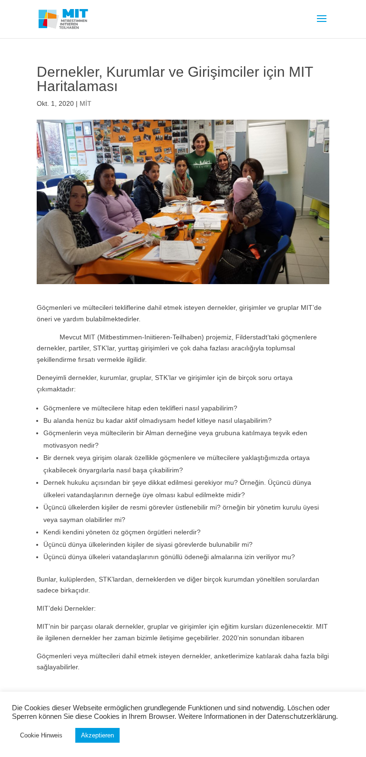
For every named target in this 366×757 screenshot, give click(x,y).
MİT (86, 103)
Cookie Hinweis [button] (41, 735)
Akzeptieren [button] (97, 735)
